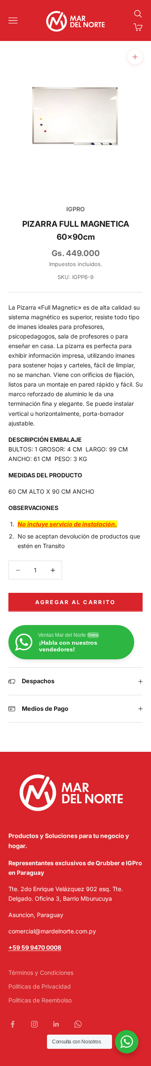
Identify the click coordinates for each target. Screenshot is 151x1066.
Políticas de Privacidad (39, 986)
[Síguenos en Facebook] (12, 1024)
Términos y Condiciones (40, 972)
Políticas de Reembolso (40, 1000)
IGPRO (75, 209)
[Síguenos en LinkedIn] (56, 1024)
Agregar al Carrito (75, 602)
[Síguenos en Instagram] (34, 1024)
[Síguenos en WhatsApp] (78, 1024)
